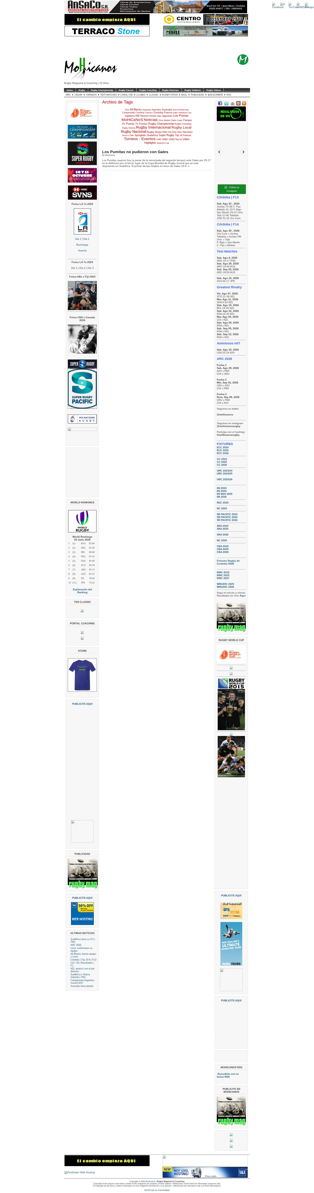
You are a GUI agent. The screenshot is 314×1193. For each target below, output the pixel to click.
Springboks (140, 135)
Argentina (146, 110)
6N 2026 (222, 496)
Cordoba (158, 112)
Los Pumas (180, 115)
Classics (149, 113)
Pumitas (143, 123)
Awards (82, 250)
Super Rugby (166, 135)
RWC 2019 (223, 572)
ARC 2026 (76, 945)
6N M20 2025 (224, 493)
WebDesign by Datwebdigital (156, 1190)
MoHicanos (151, 1181)
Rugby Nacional (133, 132)
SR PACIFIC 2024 (227, 514)
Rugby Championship (102, 90)
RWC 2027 (223, 578)
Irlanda (152, 116)
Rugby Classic (126, 90)
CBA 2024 (223, 546)
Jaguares (167, 115)
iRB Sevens (142, 115)
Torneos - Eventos (140, 139)
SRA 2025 (222, 528)
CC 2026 (222, 464)
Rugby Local (181, 127)
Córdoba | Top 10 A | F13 (83, 959)
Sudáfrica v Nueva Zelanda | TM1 (80, 975)
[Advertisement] (163, 45)
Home (70, 90)
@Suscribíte (215, 95)
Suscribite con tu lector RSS (228, 1075)
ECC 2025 (223, 450)
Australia (167, 109)
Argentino (156, 109)
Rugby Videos (213, 90)
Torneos (91, 95)
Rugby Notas (154, 131)
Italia (159, 116)
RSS (229, 95)
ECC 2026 (223, 453)
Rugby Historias (170, 90)
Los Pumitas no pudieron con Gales (135, 152)
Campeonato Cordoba (133, 112)
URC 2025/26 (224, 479)
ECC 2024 (223, 447)
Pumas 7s (132, 123)
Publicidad (197, 95)
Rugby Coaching (147, 90)
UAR (158, 139)
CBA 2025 (223, 549)
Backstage (82, 244)
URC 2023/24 (224, 470)
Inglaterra (130, 116)
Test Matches (108, 95)
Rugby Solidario (192, 90)
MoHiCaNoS (132, 120)
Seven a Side (128, 135)
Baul (184, 95)
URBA (165, 139)
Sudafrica (152, 135)
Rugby (81, 90)
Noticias (151, 120)
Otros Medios (164, 120)
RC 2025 (222, 508)
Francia (168, 112)
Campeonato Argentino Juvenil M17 (82, 981)
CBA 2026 (223, 552)
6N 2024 (222, 488)
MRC (68, 95)
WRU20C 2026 (225, 586)
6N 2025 (222, 491)
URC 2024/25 (224, 473)
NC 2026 (222, 540)
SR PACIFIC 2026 (227, 520)
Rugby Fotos (170, 95)
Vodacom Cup (163, 143)
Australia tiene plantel (82, 986)
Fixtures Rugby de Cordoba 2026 (228, 562)
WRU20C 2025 (225, 584)
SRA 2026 (222, 534)
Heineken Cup (185, 113)
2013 (127, 110)
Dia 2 (86, 238)
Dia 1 (78, 238)
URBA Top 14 (175, 139)
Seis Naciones (185, 132)
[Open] (231, 138)
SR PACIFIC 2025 (227, 517)
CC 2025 (222, 461)
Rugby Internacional (153, 127)
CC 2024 (222, 459)
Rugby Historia (128, 128)
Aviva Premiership (181, 110)
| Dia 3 (89, 267)
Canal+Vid (126, 95)
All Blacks (136, 109)
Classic (153, 95)
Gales (175, 113)
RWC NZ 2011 (169, 132)
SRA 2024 (222, 525)
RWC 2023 (223, 575)
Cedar (78, 95)
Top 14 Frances (183, 135)
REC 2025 (223, 502)
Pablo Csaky (176, 120)
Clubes (140, 95)
